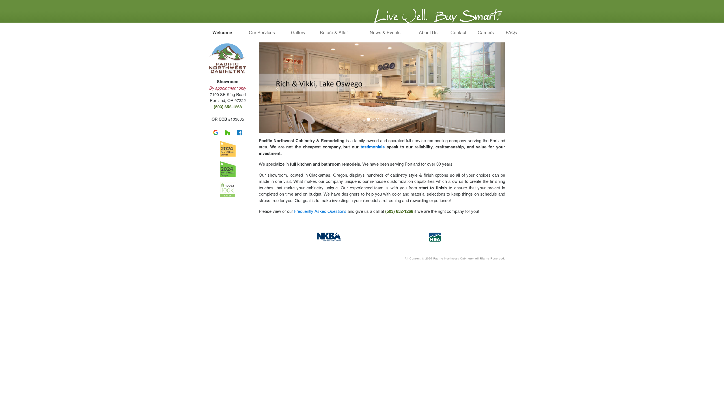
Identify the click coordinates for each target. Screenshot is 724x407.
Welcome (222, 32)
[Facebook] (239, 131)
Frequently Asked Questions (320, 211)
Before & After (334, 32)
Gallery (297, 32)
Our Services (262, 32)
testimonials (373, 147)
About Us (428, 32)
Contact (458, 32)
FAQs (509, 32)
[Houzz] (228, 131)
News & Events (385, 32)
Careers (485, 32)
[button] (277, 87)
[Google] (217, 131)
